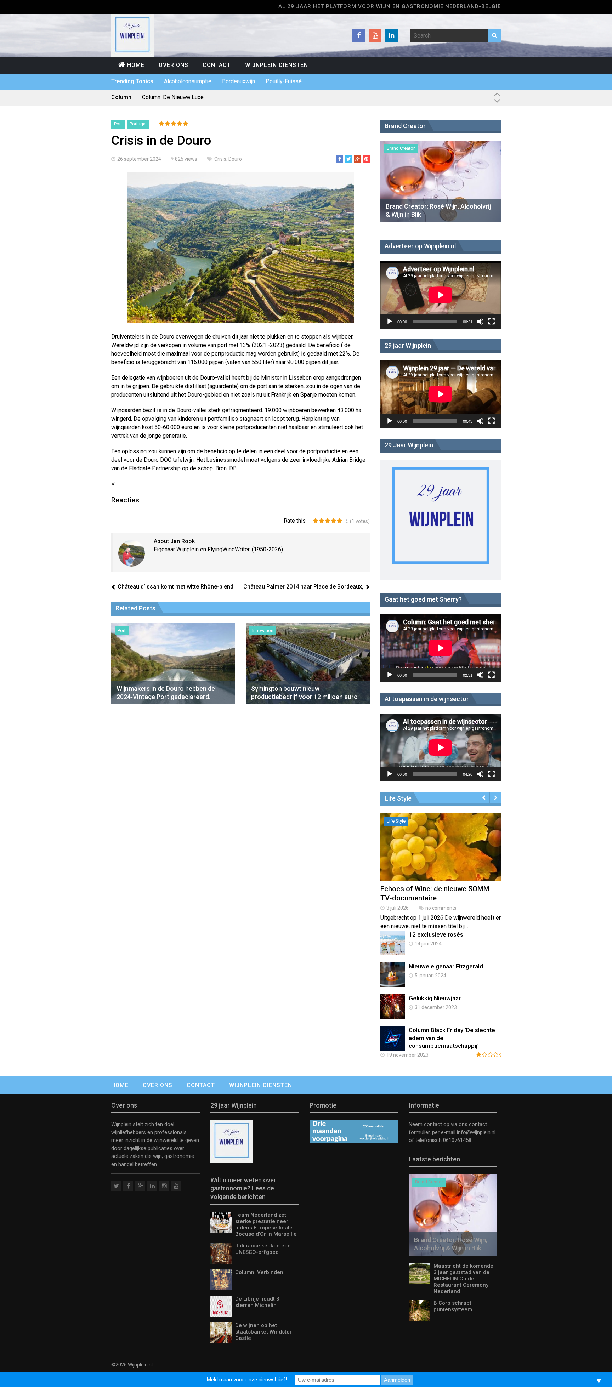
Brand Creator (401, 148)
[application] (440, 295)
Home (135, 65)
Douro (235, 159)
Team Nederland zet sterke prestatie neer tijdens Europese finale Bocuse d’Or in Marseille (266, 1224)
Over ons (173, 65)
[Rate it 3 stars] (327, 521)
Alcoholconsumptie (187, 81)
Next (495, 797)
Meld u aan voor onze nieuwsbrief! (247, 1379)
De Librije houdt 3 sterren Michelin (257, 1302)
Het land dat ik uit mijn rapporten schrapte (193, 97)
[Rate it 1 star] (315, 521)
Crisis (220, 159)
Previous (483, 797)
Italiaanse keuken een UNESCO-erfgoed (263, 1249)
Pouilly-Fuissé (284, 81)
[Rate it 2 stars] (321, 521)
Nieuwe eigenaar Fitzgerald (446, 966)
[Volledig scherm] (491, 321)
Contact (217, 65)
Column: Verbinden (259, 1272)
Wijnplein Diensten (276, 65)
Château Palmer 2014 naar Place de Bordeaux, (303, 586)
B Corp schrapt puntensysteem (453, 1306)
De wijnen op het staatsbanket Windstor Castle (263, 1331)
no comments (441, 908)
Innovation (262, 630)
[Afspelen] (389, 321)
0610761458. (457, 1140)
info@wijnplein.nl (476, 1132)
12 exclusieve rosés (436, 934)
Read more (442, 854)
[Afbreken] (480, 321)
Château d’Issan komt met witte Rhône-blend (175, 586)
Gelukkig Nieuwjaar (435, 998)
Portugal (138, 123)
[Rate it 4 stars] (333, 521)
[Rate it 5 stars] (339, 521)
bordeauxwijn (238, 81)
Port (118, 123)
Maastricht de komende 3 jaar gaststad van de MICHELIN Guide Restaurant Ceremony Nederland (463, 1279)
